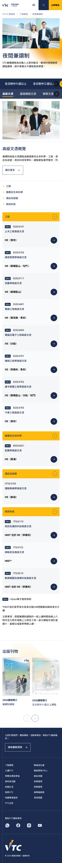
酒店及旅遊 (12, 198)
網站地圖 (38, 776)
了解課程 (23, 14)
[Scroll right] (56, 84)
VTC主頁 (9, 803)
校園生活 (9, 787)
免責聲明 (38, 781)
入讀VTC (9, 770)
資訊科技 (11, 204)
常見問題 (38, 797)
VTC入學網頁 (8, 14)
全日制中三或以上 (44, 83)
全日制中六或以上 (15, 83)
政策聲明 (38, 787)
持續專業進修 (11, 797)
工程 (8, 186)
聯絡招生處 (39, 765)
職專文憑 (48, 93)
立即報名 (55, 5)
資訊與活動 (10, 781)
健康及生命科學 (14, 192)
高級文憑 (7, 93)
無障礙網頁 (39, 792)
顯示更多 (10, 170)
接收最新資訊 (15, 747)
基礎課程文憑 (28, 93)
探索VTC (9, 792)
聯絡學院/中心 (40, 770)
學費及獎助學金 (12, 776)
